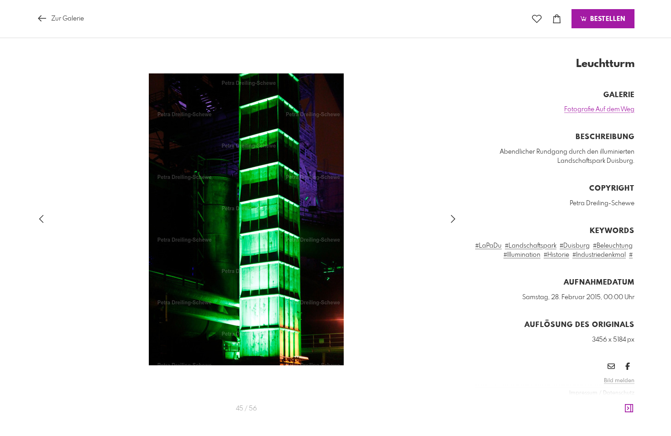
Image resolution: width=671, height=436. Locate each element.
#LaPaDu (488, 246)
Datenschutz (618, 393)
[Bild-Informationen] (629, 409)
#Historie (556, 255)
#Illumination (521, 255)
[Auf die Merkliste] (536, 19)
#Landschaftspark (530, 246)
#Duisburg (575, 246)
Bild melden (619, 381)
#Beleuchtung (613, 246)
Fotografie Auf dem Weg (599, 109)
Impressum (583, 393)
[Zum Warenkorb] (556, 19)
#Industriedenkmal (599, 255)
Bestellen (606, 19)
